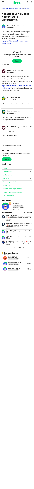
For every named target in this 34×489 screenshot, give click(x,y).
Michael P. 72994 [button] (11, 127)
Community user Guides (10, 182)
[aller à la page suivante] (23, 248)
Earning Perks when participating (12, 192)
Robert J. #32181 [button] (11, 25)
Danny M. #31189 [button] (11, 70)
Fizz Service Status (8, 195)
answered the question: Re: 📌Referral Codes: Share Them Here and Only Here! (19, 217)
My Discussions (7, 175)
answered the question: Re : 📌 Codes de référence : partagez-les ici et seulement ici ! (19, 225)
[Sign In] (31, 2)
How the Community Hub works (12, 188)
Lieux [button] (8, 111)
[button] (3, 26)
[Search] (28, 2)
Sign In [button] (17, 61)
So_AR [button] (8, 97)
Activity (5, 168)
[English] (17, 2)
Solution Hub (6, 185)
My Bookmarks (17, 171)
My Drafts (17, 178)
